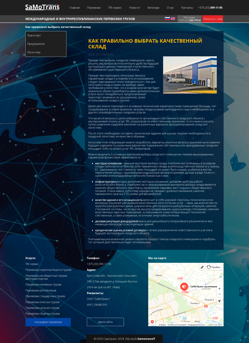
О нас (170, 7)
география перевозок (48, 322)
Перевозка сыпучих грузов (42, 308)
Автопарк (153, 7)
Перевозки (94, 7)
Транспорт (34, 35)
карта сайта (105, 322)
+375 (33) (210, 7)
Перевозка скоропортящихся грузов (48, 270)
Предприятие (36, 44)
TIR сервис (115, 7)
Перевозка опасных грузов (42, 302)
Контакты (187, 7)
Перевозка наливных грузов (43, 284)
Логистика (33, 52)
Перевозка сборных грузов (42, 313)
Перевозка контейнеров (40, 290)
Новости (134, 7)
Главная (74, 7)
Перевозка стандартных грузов (45, 296)
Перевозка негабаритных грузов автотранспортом (46, 277)
